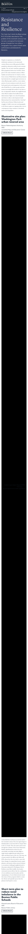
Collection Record (7, 132)
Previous (4, 8)
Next (24, 8)
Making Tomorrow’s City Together (19, 11)
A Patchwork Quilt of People (7, 10)
